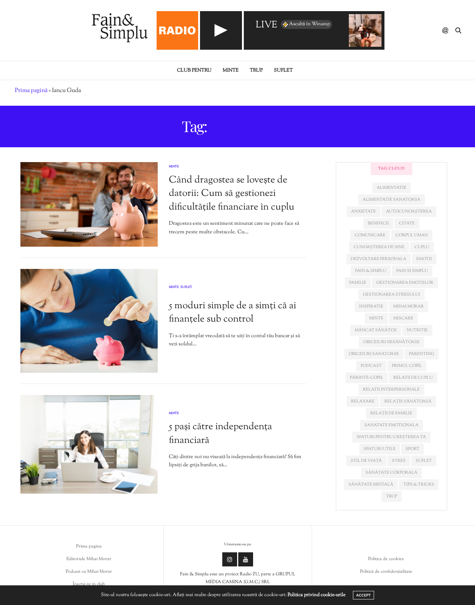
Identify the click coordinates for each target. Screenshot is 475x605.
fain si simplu (412, 271)
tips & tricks (418, 484)
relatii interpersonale (391, 389)
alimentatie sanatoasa (391, 200)
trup (391, 496)
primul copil (407, 366)
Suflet (283, 70)
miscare (403, 318)
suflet (424, 461)
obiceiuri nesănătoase (391, 342)
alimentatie (391, 188)
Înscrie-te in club (89, 584)
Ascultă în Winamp (309, 24)
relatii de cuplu (413, 378)
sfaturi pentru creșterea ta (391, 437)
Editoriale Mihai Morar (88, 559)
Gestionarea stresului (391, 294)
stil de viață (366, 461)
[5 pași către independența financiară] (89, 444)
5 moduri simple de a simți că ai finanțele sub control (232, 312)
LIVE (266, 25)
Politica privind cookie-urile (316, 595)
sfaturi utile (380, 449)
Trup (256, 70)
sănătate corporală (391, 473)
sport (412, 449)
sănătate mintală (370, 484)
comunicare (370, 235)
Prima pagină (31, 90)
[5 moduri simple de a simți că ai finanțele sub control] (89, 321)
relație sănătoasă (408, 401)
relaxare (362, 401)
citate (407, 223)
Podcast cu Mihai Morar (89, 571)
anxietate (363, 211)
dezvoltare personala (378, 259)
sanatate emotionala (391, 425)
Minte (231, 70)
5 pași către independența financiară (220, 433)
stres (399, 461)
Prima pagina (89, 546)
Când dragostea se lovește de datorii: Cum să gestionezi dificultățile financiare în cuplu (231, 193)
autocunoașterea (409, 211)
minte (376, 318)
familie (357, 283)
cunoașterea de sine (379, 247)
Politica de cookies (386, 559)
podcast (371, 366)
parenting (421, 354)
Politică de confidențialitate (386, 571)
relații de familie (391, 413)
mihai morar (408, 306)
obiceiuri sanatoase (374, 354)
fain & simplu (370, 271)
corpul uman (412, 235)
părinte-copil (366, 378)
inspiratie (371, 306)
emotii (424, 259)
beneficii (378, 223)
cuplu (422, 247)
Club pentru (194, 70)
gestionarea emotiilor (404, 283)
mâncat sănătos (376, 330)
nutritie (417, 330)
